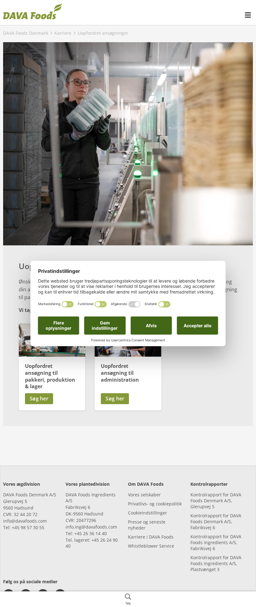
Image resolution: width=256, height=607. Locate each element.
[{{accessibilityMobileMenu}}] (248, 15)
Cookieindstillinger (147, 513)
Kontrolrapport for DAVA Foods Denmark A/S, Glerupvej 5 (215, 500)
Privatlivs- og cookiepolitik (155, 504)
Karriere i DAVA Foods (151, 537)
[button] (52, 398)
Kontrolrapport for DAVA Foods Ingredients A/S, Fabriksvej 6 (215, 542)
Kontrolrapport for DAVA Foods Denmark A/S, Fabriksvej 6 (215, 521)
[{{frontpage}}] (32, 12)
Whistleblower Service (151, 546)
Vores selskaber (144, 495)
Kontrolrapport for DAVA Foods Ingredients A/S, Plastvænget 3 (215, 563)
